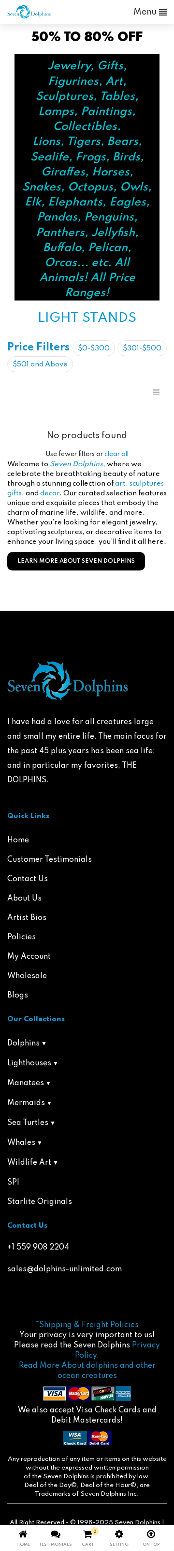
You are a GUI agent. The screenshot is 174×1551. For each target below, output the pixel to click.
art (120, 483)
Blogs (17, 995)
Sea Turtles (27, 1123)
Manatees (25, 1083)
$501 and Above (40, 364)
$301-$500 (142, 348)
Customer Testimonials (49, 860)
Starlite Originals (39, 1202)
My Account (29, 957)
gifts (14, 493)
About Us (24, 898)
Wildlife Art (29, 1163)
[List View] (156, 392)
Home (18, 840)
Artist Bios (26, 918)
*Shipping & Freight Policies (87, 1325)
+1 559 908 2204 (38, 1247)
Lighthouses (29, 1063)
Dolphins (23, 1043)
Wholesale (27, 976)
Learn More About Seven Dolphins (76, 561)
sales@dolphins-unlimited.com (64, 1269)
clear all (116, 454)
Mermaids (26, 1103)
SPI (13, 1183)
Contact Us (27, 879)
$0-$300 (94, 348)
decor (49, 493)
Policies (21, 937)
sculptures (147, 483)
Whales (21, 1143)
